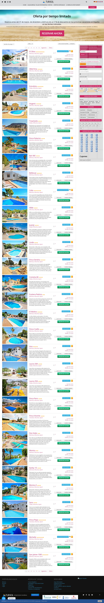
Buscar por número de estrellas (90, 86)
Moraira (31, 71)
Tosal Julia (33, 121)
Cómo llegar (31, 586)
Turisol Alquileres (32, 582)
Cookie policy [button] (38, 601)
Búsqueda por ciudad (90, 96)
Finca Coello (34, 329)
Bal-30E (32, 155)
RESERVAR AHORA (52, 33)
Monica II (33, 485)
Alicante (36, 53)
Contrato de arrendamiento (35, 587)
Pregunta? (30, 585)
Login (3, 586)
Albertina (33, 69)
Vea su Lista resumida (63, 43)
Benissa (31, 53)
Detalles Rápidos (68, 58)
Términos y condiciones (34, 589)
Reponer (83, 64)
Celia (31, 190)
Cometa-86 (34, 277)
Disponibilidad (90, 67)
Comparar (72, 43)
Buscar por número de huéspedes (91, 120)
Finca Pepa (33, 520)
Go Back (92, 7)
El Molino (33, 311)
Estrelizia (33, 86)
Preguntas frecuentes (59, 583)
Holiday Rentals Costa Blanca (20, 595)
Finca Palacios (35, 138)
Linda (31, 242)
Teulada (31, 417)
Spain (41, 53)
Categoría (91, 107)
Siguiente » (44, 47)
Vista (29, 43)
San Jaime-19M (35, 554)
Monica (32, 450)
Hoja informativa (58, 582)
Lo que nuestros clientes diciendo (62, 586)
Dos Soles (33, 433)
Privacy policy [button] (44, 601)
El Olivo (32, 51)
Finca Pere (33, 398)
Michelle (32, 537)
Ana (31, 346)
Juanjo (31, 225)
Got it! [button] (100, 601)
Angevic (32, 103)
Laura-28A (33, 363)
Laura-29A (33, 381)
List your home (57, 589)
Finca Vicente (34, 415)
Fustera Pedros (35, 294)
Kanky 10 (33, 468)
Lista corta (59, 58)
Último (50, 47)
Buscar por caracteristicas (91, 131)
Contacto (56, 587)
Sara (31, 502)
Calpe (30, 88)
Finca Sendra (34, 259)
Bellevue (32, 173)
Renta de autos (58, 585)
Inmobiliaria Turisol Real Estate (36, 583)
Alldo (31, 207)
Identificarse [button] (35, 595)
